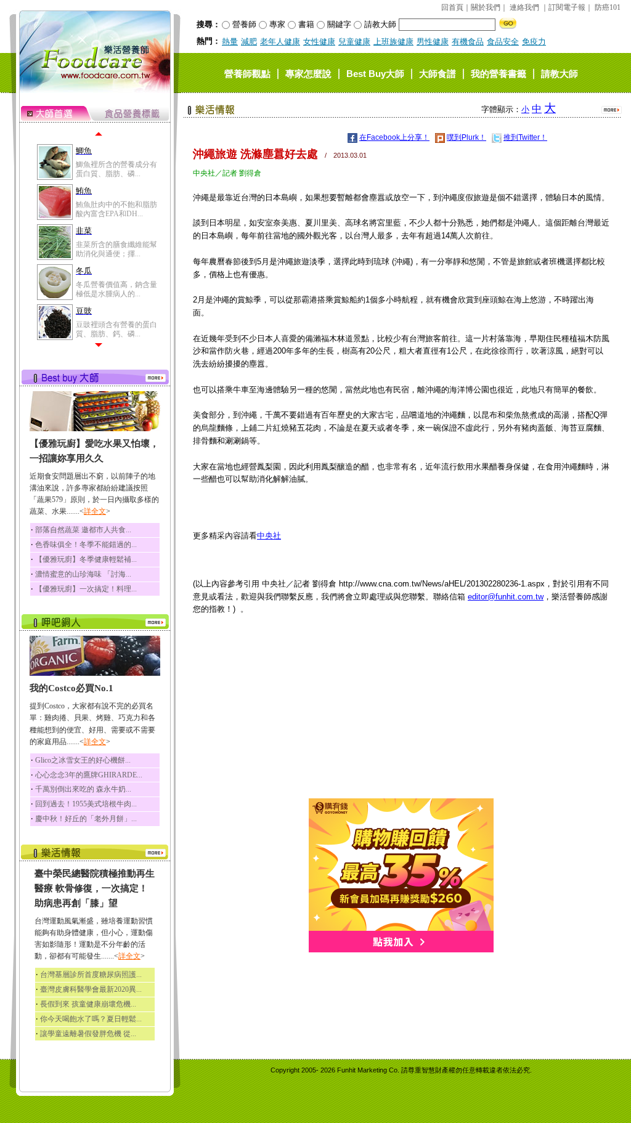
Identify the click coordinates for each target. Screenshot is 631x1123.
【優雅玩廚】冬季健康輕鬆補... (86, 559)
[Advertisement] (401, 712)
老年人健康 (280, 41)
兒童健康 (354, 41)
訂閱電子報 (566, 7)
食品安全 (503, 41)
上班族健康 (393, 41)
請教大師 (559, 73)
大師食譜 (437, 73)
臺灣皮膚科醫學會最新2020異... (91, 989)
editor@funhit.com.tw (505, 596)
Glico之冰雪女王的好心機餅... (83, 760)
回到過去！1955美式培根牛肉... (86, 804)
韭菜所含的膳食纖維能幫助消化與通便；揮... (116, 248)
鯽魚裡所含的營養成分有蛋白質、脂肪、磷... (116, 168)
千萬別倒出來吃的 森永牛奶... (83, 789)
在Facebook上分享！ (394, 137)
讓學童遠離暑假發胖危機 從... (88, 1033)
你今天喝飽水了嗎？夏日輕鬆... (91, 1019)
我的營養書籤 (498, 73)
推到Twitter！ (525, 137)
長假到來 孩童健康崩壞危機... (88, 1004)
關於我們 (485, 7)
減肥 (249, 41)
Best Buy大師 (375, 73)
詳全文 (95, 511)
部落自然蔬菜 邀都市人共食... (83, 529)
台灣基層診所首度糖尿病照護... (91, 974)
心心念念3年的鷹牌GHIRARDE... (88, 775)
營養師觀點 (247, 73)
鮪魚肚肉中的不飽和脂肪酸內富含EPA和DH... (116, 208)
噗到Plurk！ (466, 137)
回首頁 (452, 7)
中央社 (269, 535)
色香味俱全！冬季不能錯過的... (86, 544)
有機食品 (468, 41)
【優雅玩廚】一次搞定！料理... (86, 589)
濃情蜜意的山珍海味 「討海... (83, 574)
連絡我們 (524, 7)
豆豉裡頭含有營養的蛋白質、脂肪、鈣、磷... (116, 329)
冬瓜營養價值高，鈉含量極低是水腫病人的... (116, 289)
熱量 (230, 41)
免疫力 (534, 41)
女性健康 (319, 41)
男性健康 (433, 41)
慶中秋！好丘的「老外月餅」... (86, 818)
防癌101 (608, 7)
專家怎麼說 (308, 73)
